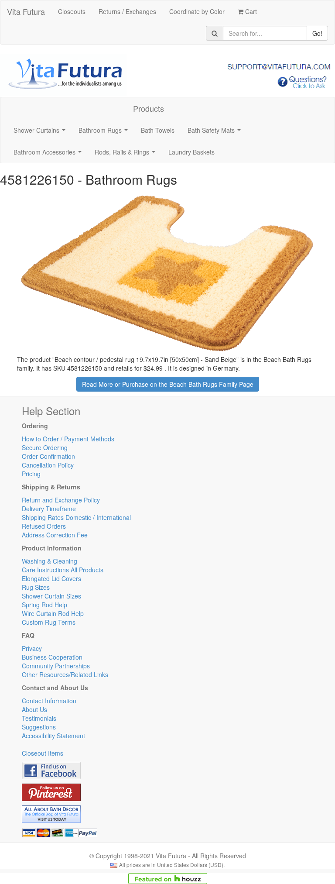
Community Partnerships (56, 665)
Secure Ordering (45, 447)
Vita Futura (26, 11)
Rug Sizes (36, 587)
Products (148, 108)
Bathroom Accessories (49, 155)
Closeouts (71, 11)
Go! (317, 33)
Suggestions (39, 726)
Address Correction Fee (55, 534)
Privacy (32, 648)
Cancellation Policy (48, 465)
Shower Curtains (41, 133)
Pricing (31, 473)
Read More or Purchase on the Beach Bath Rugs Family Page (167, 384)
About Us (34, 709)
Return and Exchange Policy (61, 499)
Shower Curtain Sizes (51, 596)
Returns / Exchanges (127, 11)
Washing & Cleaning (49, 561)
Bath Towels (157, 130)
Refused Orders (44, 526)
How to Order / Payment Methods (68, 438)
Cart (250, 11)
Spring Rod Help (44, 604)
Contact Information (49, 700)
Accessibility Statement (53, 735)
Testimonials (39, 718)
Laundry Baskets (191, 152)
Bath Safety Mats (216, 133)
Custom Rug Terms (48, 622)
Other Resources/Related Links (65, 674)
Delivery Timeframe (49, 508)
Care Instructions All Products (62, 569)
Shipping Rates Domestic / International (76, 517)
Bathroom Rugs (105, 133)
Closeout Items (42, 753)
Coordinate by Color (197, 11)
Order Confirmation (48, 456)
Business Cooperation (52, 657)
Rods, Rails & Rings (127, 155)
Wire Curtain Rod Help (53, 613)
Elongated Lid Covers (51, 578)
